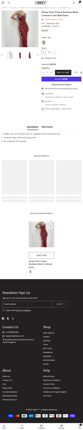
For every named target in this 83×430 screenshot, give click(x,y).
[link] (14, 197)
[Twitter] (13, 318)
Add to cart (63, 72)
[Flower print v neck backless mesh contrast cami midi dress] (41, 234)
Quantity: (46, 68)
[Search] (9, 2)
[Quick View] (51, 226)
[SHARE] (80, 72)
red (30, 271)
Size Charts (47, 127)
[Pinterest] (3, 318)
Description (32, 127)
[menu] (3, 2)
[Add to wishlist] (75, 72)
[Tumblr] (8, 318)
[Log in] (74, 3)
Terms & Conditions (23, 310)
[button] (2, 55)
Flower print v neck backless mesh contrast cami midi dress (40, 263)
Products (13, 7)
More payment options (61, 84)
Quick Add (41, 255)
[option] (20, 29)
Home (4, 7)
